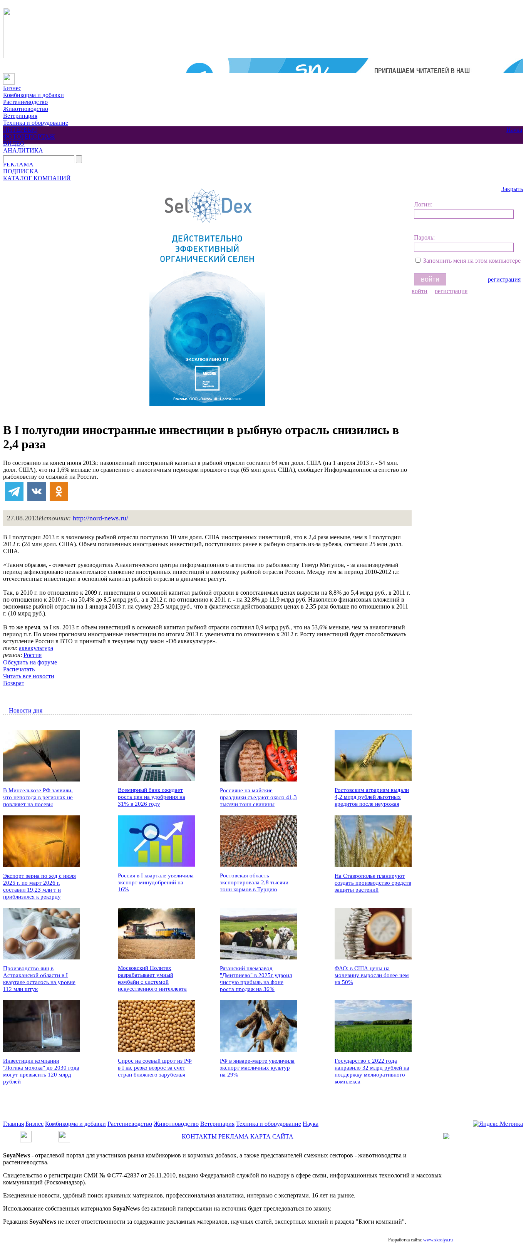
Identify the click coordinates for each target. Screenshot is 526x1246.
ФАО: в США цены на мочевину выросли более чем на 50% (372, 975)
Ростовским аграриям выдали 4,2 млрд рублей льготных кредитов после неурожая (372, 797)
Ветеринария (20, 115)
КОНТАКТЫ (199, 1136)
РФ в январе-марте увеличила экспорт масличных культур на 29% (257, 1068)
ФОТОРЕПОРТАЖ (29, 136)
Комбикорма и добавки (33, 95)
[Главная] (9, 76)
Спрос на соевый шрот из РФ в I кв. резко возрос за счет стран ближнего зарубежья (155, 1068)
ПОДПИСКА (21, 171)
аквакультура (36, 648)
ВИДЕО (14, 143)
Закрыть (512, 189)
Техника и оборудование (35, 122)
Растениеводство (25, 102)
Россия (32, 655)
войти (419, 291)
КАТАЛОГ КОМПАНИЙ (37, 178)
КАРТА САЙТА (271, 1136)
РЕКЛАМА (18, 164)
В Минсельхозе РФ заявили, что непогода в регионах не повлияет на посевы (38, 797)
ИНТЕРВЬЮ (20, 129)
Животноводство (25, 109)
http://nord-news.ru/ (100, 518)
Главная (13, 1123)
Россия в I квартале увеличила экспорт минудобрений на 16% (156, 882)
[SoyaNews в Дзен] (64, 1134)
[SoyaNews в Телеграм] (26, 1134)
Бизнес (12, 88)
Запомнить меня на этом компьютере (472, 260)
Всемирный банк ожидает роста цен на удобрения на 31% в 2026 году (151, 797)
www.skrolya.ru (438, 1240)
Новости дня (25, 710)
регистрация (504, 279)
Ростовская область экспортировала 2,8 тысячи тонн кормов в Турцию (254, 882)
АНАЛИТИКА (23, 150)
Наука (514, 129)
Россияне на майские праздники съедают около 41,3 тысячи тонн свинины (258, 797)
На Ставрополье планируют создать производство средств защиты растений (373, 883)
